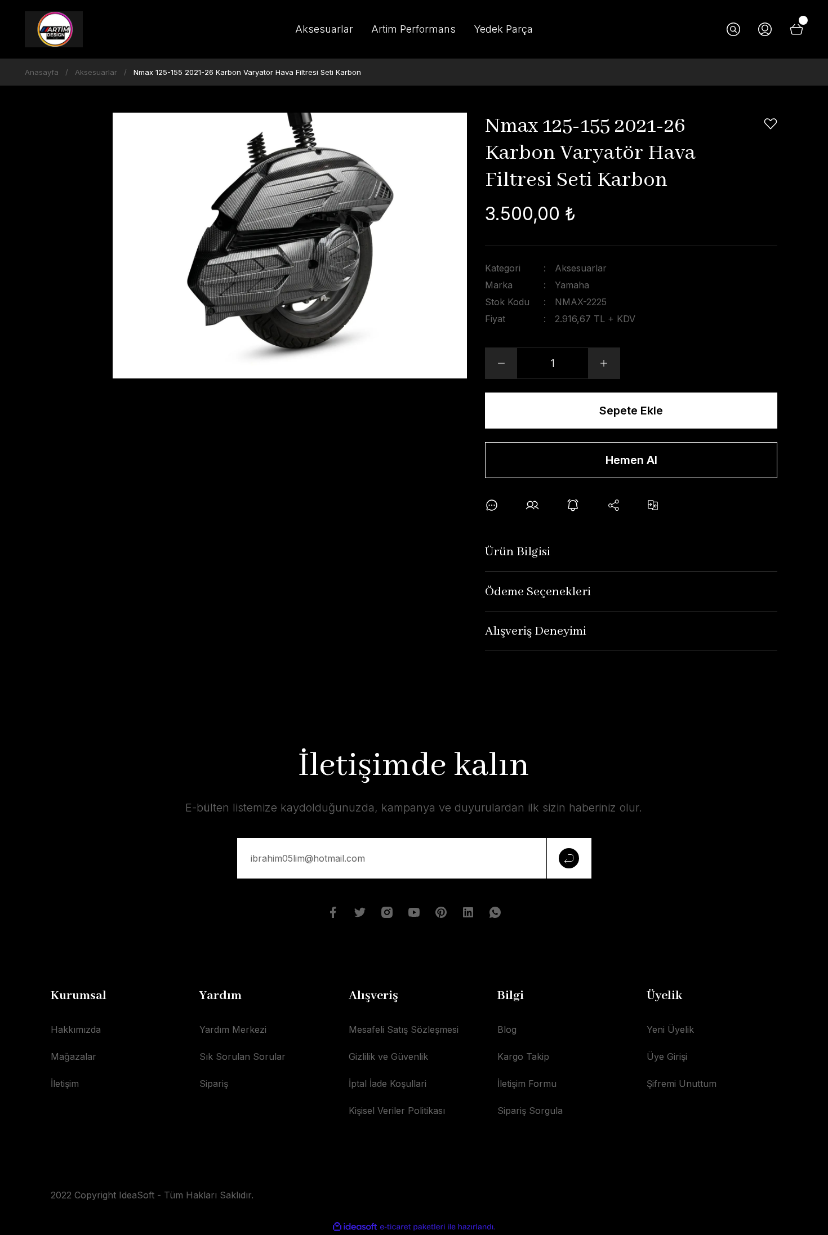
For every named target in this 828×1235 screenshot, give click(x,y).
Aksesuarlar (581, 268)
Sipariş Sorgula (530, 1110)
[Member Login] (765, 29)
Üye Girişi (667, 1056)
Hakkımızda (76, 1029)
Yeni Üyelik (670, 1029)
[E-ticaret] (413, 1227)
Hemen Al (631, 460)
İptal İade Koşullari (387, 1083)
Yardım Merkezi (232, 1029)
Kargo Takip (523, 1056)
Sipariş (213, 1083)
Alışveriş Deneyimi (535, 631)
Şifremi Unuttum (681, 1083)
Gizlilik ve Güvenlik (388, 1056)
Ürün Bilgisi (517, 552)
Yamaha (572, 285)
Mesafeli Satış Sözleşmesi (403, 1029)
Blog (507, 1029)
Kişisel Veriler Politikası (397, 1110)
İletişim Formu (527, 1083)
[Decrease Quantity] (501, 363)
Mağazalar (73, 1056)
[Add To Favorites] (770, 124)
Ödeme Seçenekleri (538, 592)
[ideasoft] (354, 1226)
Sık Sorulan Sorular (242, 1056)
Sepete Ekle (631, 410)
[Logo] (54, 29)
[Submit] (568, 858)
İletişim (65, 1083)
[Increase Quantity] (604, 363)
